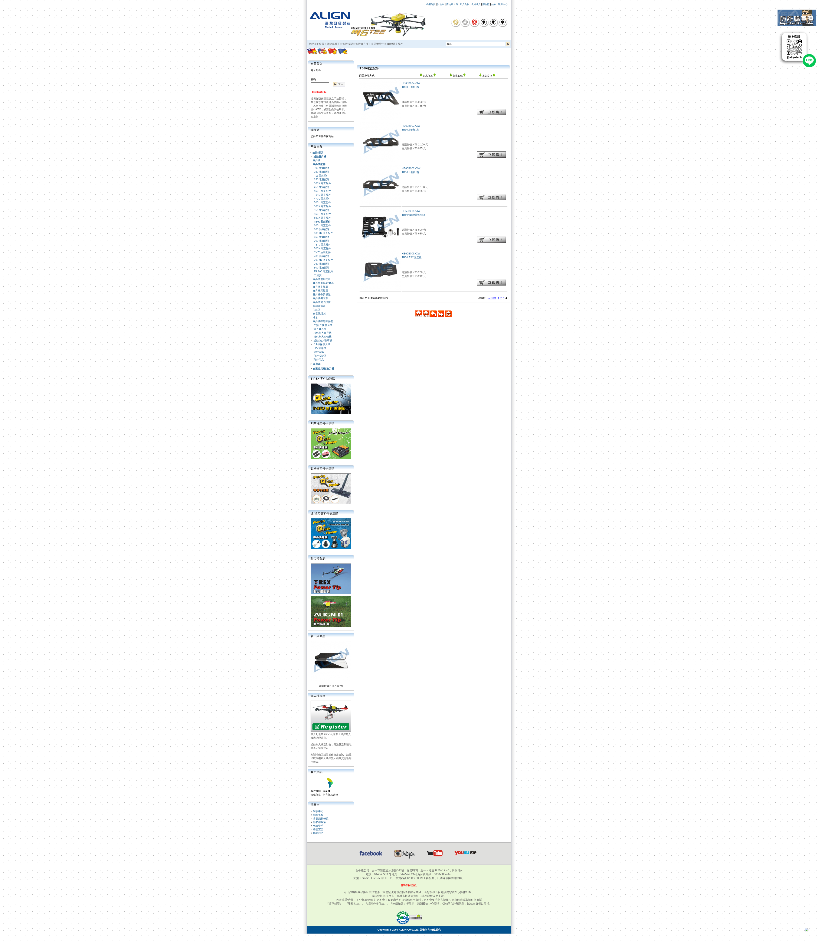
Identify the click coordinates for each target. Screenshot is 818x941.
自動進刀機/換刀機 (323, 368)
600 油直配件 (321, 229)
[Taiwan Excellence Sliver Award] (465, 22)
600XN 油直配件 (323, 233)
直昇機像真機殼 (322, 294)
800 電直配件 (321, 267)
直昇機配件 (377, 43)
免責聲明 (318, 825)
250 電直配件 (321, 179)
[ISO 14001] (493, 22)
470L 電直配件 (322, 198)
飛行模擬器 (320, 355)
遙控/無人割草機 (323, 340)
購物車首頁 (452, 4)
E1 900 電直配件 (323, 271)
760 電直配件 (321, 263)
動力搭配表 (318, 558)
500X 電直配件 (322, 206)
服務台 (315, 804)
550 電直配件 (321, 210)
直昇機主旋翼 (320, 286)
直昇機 (316, 160)
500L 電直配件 (322, 202)
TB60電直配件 (395, 43)
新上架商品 (318, 636)
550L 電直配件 (322, 214)
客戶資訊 (317, 772)
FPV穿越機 (320, 348)
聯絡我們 (318, 833)
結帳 (493, 4)
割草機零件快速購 (322, 423)
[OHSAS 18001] (502, 22)
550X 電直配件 (322, 217)
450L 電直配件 (322, 191)
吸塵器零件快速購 (322, 468)
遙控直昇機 (362, 43)
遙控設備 (319, 352)
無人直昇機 (320, 329)
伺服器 (316, 309)
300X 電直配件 (322, 183)
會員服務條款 (320, 818)
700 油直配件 (321, 256)
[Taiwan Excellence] (474, 22)
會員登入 (476, 4)
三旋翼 (318, 275)
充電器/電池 (319, 313)
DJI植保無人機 (322, 344)
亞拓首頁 (430, 4)
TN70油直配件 (322, 252)
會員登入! (317, 63)
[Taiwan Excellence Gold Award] (455, 22)
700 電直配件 (321, 240)
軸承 (315, 317)
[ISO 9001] (484, 22)
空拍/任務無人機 (323, 325)
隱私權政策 (319, 822)
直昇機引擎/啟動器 (323, 283)
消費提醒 (318, 814)
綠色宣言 (318, 829)
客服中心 (502, 4)
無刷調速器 (319, 306)
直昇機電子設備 (322, 302)
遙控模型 (348, 43)
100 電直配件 (321, 168)
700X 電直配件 (322, 248)
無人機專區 (318, 696)
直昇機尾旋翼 (320, 290)
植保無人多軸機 (322, 336)
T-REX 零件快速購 (323, 378)
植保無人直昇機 (322, 332)
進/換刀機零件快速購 (324, 513)
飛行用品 (319, 359)
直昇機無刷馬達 (322, 279)
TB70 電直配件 (322, 244)
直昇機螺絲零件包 (323, 321)
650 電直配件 (321, 237)
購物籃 (486, 4)
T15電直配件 (321, 175)
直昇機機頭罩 (320, 298)
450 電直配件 (321, 187)
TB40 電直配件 (322, 194)
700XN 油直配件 (323, 260)
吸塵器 (317, 363)
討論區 (440, 4)
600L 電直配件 (322, 225)
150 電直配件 (321, 171)
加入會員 (464, 4)
